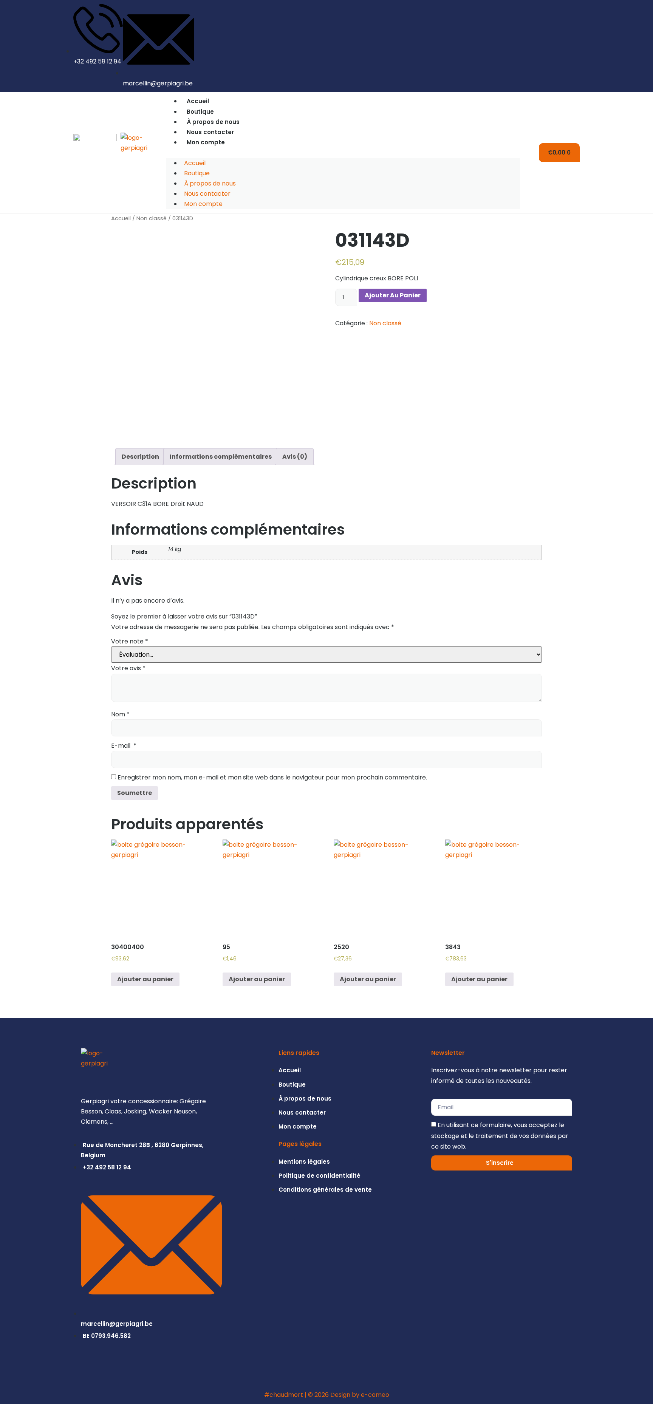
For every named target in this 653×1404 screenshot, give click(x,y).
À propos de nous (213, 122)
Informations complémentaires (221, 456)
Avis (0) (294, 456)
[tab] (140, 456)
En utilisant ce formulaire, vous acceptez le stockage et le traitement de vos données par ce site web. (499, 1135)
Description (140, 456)
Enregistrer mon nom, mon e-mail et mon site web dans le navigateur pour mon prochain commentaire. (272, 777)
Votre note (129, 641)
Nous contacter (210, 132)
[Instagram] (562, 46)
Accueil (198, 101)
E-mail (123, 745)
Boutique (200, 112)
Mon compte (206, 142)
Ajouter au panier (393, 295)
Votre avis (128, 668)
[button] (343, 152)
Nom (120, 714)
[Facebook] (574, 46)
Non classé (151, 218)
